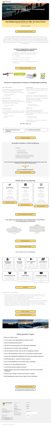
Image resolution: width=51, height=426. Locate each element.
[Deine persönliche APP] (31, 259)
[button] (3, 76)
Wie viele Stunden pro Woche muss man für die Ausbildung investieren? (21, 350)
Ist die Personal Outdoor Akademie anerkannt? (15, 367)
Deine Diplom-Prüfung (41, 275)
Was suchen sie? (29, 411)
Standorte (37, 2)
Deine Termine (25, 275)
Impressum (16, 411)
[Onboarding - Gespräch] (19, 259)
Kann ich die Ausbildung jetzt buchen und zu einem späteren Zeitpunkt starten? (23, 353)
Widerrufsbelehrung (17, 414)
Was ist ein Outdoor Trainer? (11, 337)
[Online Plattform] (43, 259)
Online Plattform (43, 261)
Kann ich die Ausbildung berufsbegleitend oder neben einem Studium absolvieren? (24, 356)
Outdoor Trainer (16, 2)
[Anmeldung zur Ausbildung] (8, 259)
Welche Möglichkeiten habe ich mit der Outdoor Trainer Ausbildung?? (21, 376)
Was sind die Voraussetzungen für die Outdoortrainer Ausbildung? (20, 345)
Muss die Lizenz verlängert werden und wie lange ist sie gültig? (19, 373)
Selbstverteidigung (23, 2)
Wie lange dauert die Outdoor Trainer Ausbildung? (16, 348)
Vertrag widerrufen (7, 418)
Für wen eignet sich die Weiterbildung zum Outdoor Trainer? (18, 340)
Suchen (28, 415)
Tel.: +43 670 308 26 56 (5, 412)
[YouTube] (39, 0)
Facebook (27, 404)
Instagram (27, 406)
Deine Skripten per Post (9, 275)
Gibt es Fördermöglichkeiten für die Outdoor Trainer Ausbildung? (20, 361)
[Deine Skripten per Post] (10, 273)
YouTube (27, 408)
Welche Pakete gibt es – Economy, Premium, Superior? (17, 359)
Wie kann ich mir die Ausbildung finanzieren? (15, 364)
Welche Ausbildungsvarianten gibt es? (13, 342)
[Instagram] (38, 0)
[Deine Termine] (25, 273)
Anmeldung (46, 2)
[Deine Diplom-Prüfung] (41, 273)
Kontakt (41, 2)
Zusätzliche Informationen (34, 129)
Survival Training (31, 2)
